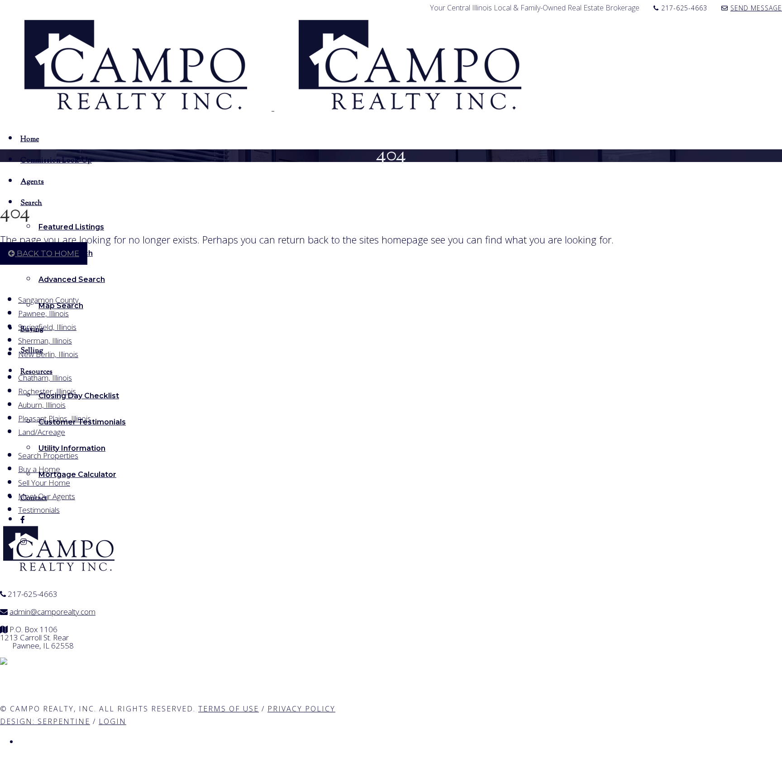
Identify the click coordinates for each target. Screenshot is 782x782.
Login (112, 721)
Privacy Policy (301, 709)
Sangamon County (48, 300)
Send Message (756, 8)
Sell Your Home (44, 482)
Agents (32, 181)
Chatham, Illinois (45, 377)
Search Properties (48, 455)
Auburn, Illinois (42, 405)
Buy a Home (39, 469)
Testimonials (39, 510)
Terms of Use (228, 709)
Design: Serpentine (45, 721)
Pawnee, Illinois (43, 313)
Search (31, 202)
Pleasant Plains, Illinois (54, 418)
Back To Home (47, 253)
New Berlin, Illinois (48, 354)
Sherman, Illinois (45, 340)
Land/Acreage (41, 432)
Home (29, 138)
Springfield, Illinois (47, 327)
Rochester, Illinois (47, 391)
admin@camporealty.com (52, 611)
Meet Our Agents (46, 496)
